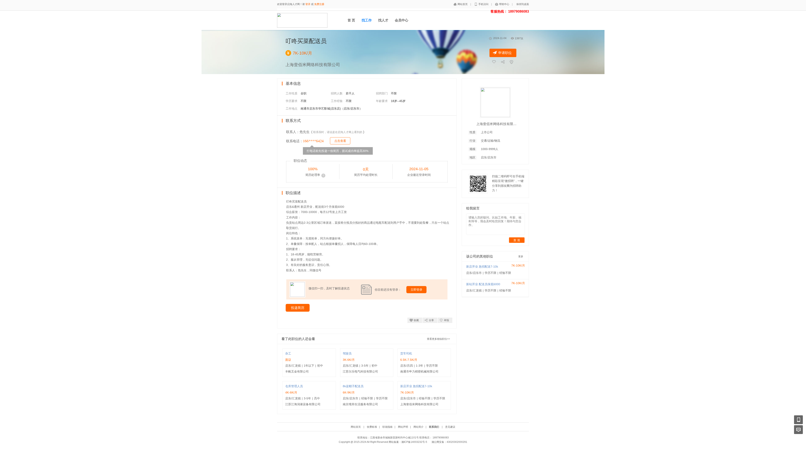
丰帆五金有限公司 (297, 371)
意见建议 (450, 426)
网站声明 (403, 426)
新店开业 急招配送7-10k (416, 386)
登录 (307, 4)
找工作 (367, 20)
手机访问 (483, 4)
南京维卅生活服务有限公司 (360, 404)
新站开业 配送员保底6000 (483, 284)
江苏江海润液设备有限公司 (303, 404)
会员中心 (401, 20)
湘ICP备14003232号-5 (414, 442)
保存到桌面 (522, 4)
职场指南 (387, 426)
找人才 (383, 20)
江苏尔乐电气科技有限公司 (360, 371)
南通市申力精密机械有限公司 (419, 371)
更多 (520, 256)
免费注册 (319, 4)
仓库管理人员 (294, 386)
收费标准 (372, 426)
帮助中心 (504, 4)
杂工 (288, 353)
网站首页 (463, 4)
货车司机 (406, 353)
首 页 (351, 20)
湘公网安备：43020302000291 (449, 442)
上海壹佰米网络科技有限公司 (419, 404)
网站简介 (418, 426)
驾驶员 (347, 353)
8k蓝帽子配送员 (353, 386)
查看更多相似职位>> (438, 338)
